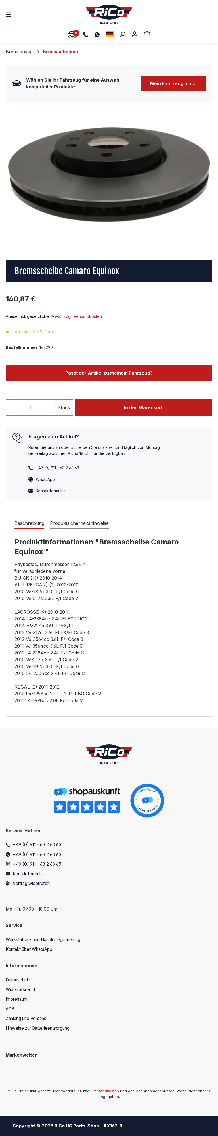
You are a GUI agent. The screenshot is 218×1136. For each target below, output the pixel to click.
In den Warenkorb (144, 407)
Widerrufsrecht (20, 989)
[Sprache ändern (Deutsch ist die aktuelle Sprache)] (109, 34)
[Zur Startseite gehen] (109, 14)
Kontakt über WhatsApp (29, 949)
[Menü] (10, 14)
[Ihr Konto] (134, 34)
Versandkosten (105, 1091)
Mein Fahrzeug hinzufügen (178, 83)
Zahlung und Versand (26, 1018)
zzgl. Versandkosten (83, 316)
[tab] (29, 523)
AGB (10, 1009)
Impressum (17, 999)
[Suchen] (122, 34)
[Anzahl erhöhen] (49, 407)
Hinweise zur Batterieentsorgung (38, 1028)
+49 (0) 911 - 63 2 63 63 (37, 844)
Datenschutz (18, 980)
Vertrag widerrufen (31, 883)
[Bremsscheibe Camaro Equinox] (109, 174)
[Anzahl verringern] (12, 407)
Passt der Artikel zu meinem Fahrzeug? (109, 373)
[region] (109, 174)
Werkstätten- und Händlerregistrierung (43, 939)
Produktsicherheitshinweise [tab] (79, 523)
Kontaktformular (50, 490)
